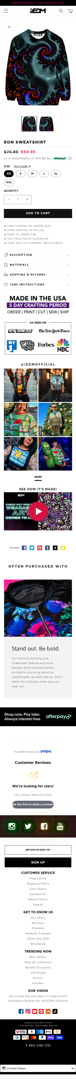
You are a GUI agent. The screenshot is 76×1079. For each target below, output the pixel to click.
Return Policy (38, 899)
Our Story (38, 917)
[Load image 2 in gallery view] (46, 123)
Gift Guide (38, 972)
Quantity (11, 191)
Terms (49, 1022)
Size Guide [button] (20, 166)
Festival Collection (38, 962)
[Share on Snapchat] (63, 547)
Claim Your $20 (38, 938)
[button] (7, 10)
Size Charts (38, 888)
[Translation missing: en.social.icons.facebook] (25, 547)
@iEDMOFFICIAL (38, 364)
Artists (38, 977)
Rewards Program (38, 933)
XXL (9, 182)
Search (38, 904)
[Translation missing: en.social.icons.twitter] (32, 547)
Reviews (38, 922)
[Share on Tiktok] (56, 547)
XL (56, 173)
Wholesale (38, 943)
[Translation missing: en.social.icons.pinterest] (40, 547)
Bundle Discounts (38, 967)
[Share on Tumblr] (48, 547)
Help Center (38, 878)
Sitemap (27, 1022)
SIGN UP (38, 862)
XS (9, 173)
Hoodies (38, 983)
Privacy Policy (39, 1022)
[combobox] (38, 1068)
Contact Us (38, 894)
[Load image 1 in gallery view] (29, 123)
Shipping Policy (38, 883)
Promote (38, 928)
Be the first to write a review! (32, 804)
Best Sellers (38, 956)
